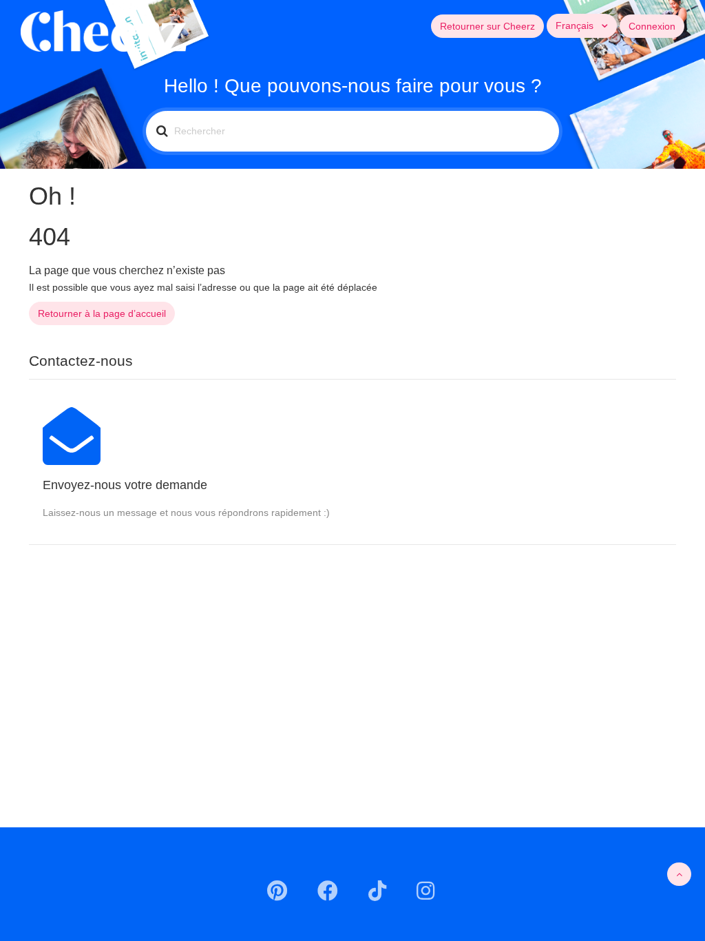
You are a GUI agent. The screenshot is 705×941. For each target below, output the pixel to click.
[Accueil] (104, 30)
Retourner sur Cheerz (487, 26)
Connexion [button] (652, 26)
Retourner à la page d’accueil (102, 313)
